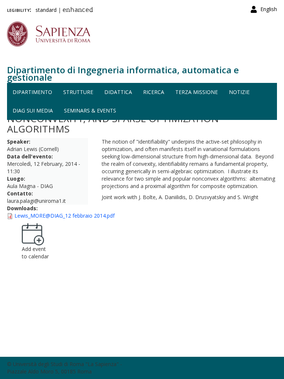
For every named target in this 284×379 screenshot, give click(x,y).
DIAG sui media (33, 110)
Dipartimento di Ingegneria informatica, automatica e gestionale (123, 73)
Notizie (239, 91)
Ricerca (153, 91)
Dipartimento (32, 91)
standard (46, 9)
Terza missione (196, 91)
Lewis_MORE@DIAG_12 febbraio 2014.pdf (64, 215)
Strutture (78, 91)
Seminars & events (90, 110)
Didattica (118, 91)
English (268, 9)
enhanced (77, 10)
